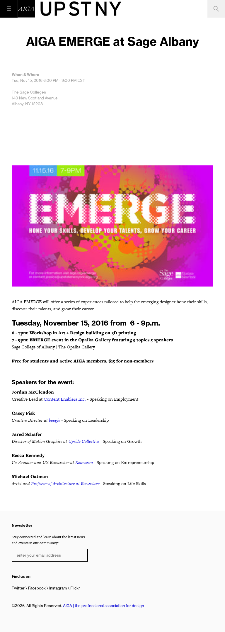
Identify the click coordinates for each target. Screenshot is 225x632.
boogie (54, 420)
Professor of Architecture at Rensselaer (65, 483)
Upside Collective (83, 441)
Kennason (84, 462)
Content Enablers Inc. (65, 399)
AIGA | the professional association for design (103, 605)
